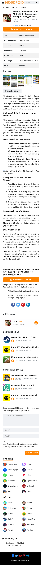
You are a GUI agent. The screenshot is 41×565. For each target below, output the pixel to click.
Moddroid (14, 560)
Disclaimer (10, 543)
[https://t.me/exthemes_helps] (27, 556)
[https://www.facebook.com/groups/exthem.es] (13, 556)
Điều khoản (21, 543)
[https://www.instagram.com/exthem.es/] (24, 556)
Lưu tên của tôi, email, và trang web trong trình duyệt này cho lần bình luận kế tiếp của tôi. (20, 445)
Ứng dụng (8, 459)
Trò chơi (15, 7)
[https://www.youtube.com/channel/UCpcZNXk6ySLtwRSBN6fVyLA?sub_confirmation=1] (20, 556)
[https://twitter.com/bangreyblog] (16, 556)
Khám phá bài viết (12, 91)
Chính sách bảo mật (13, 545)
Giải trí (23, 7)
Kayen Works (26, 26)
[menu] (3, 2)
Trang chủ (5, 7)
